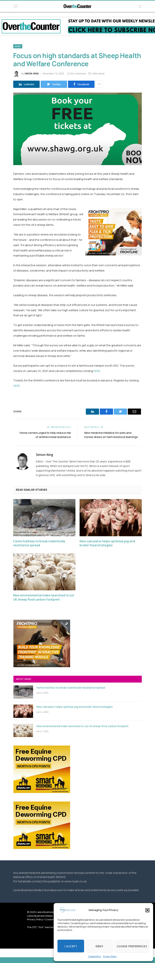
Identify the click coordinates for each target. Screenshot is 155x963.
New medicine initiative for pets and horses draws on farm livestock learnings (111, 435)
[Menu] (15, 6)
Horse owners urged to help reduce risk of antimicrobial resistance (45, 435)
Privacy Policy (110, 956)
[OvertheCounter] (77, 6)
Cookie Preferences (132, 946)
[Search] (140, 6)
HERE (97, 371)
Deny (99, 946)
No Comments (78, 73)
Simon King (32, 73)
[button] (147, 910)
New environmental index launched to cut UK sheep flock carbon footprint (43, 597)
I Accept (70, 946)
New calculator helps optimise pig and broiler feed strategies (107, 543)
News (18, 46)
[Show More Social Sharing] (99, 84)
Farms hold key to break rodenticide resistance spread (39, 543)
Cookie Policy (94, 956)
